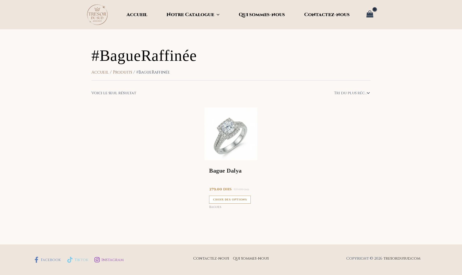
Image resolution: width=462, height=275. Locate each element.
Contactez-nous (327, 14)
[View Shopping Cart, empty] (369, 15)
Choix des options (230, 199)
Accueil (137, 14)
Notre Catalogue (190, 14)
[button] (216, 14)
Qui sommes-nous (262, 14)
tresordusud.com (401, 258)
